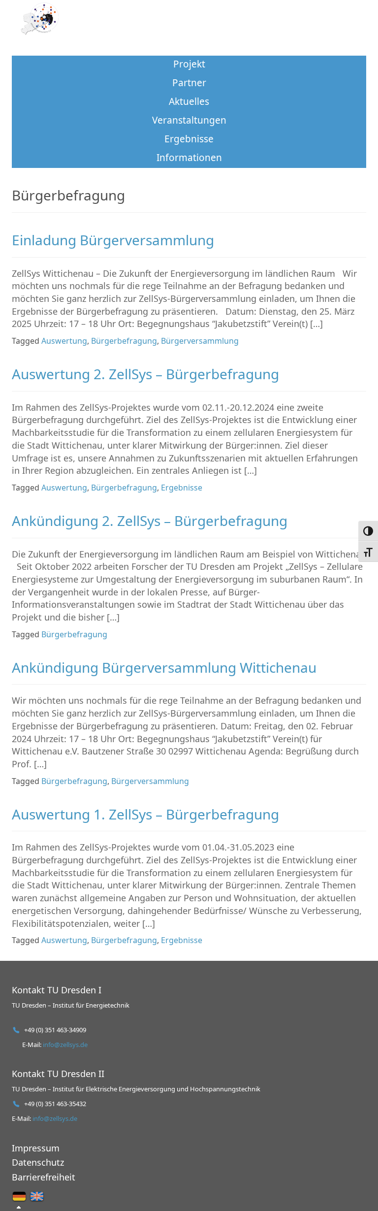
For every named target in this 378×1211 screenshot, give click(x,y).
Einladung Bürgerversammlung (113, 239)
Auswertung (64, 340)
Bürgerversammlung (200, 340)
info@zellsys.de (65, 1044)
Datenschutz (38, 1162)
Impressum (36, 1148)
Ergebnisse (189, 138)
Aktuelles (189, 101)
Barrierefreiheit (43, 1177)
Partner (189, 82)
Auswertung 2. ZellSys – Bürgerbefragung (145, 373)
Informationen (189, 157)
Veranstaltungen (189, 120)
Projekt (189, 64)
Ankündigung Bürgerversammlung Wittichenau (164, 667)
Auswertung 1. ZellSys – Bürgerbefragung (145, 814)
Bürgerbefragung (124, 340)
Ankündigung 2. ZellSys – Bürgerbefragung (149, 520)
